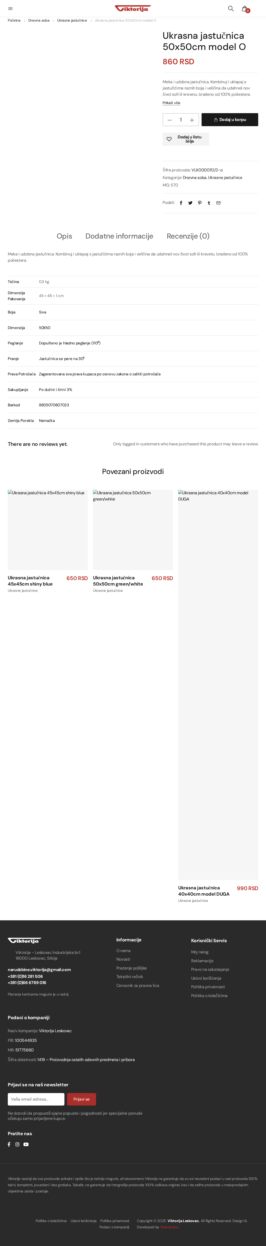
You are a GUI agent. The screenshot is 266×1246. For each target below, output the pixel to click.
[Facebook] (181, 202)
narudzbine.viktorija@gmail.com (39, 969)
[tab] (64, 235)
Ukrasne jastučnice (72, 20)
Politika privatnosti (208, 987)
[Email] (218, 202)
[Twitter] (190, 202)
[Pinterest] (200, 202)
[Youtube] (25, 1144)
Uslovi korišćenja (206, 978)
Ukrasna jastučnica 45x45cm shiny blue (30, 581)
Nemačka (47, 420)
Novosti (123, 959)
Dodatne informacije (119, 236)
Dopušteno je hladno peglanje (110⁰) (70, 343)
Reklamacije (202, 961)
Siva (42, 312)
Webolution (169, 1227)
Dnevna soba (38, 20)
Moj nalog (200, 952)
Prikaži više (171, 102)
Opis (64, 236)
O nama (123, 950)
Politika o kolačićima (209, 995)
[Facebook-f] (8, 1144)
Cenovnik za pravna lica (137, 985)
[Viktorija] (133, 8)
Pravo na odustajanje (210, 969)
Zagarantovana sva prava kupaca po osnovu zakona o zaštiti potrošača (100, 374)
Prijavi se (82, 1099)
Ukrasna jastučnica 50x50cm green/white (118, 581)
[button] (11, 8)
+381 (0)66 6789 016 (27, 982)
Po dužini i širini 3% (55, 389)
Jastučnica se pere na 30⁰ (61, 358)
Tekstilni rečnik (129, 976)
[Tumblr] (209, 202)
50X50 (44, 327)
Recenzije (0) (188, 236)
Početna (14, 20)
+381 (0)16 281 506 (25, 976)
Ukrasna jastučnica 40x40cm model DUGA (204, 891)
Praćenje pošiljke (131, 968)
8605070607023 (54, 405)
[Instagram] (17, 1144)
